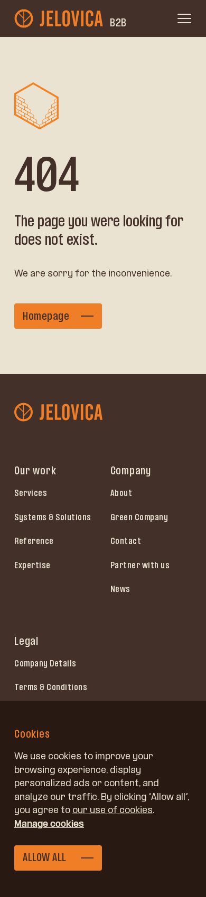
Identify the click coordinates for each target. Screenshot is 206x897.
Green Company (139, 517)
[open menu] (184, 18)
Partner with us (140, 565)
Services (30, 493)
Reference (34, 541)
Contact (126, 541)
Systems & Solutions (52, 517)
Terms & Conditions (50, 687)
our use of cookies (112, 810)
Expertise (32, 565)
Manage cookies (49, 823)
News (120, 589)
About (121, 493)
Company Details (45, 663)
